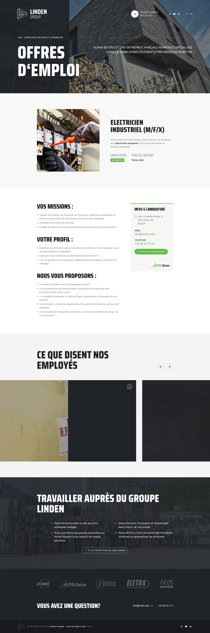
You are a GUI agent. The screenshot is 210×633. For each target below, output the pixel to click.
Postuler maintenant (152, 251)
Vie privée (70, 626)
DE (187, 14)
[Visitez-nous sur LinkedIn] (179, 14)
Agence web (80, 626)
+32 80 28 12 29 (144, 243)
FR (191, 14)
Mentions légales (57, 626)
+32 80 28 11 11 (165, 605)
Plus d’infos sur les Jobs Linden (106, 550)
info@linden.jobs (145, 234)
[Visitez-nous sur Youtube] (174, 14)
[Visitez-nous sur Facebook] (170, 14)
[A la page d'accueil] (32, 14)
